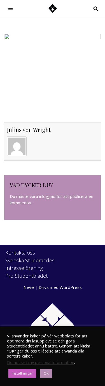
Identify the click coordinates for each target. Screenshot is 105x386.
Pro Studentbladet (26, 275)
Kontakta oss (20, 252)
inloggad (47, 196)
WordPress (71, 287)
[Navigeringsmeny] (10, 8)
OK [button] (46, 373)
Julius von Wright (29, 129)
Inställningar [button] (22, 373)
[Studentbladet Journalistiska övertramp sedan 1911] (53, 8)
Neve (29, 287)
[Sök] (95, 8)
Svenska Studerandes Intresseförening (30, 264)
